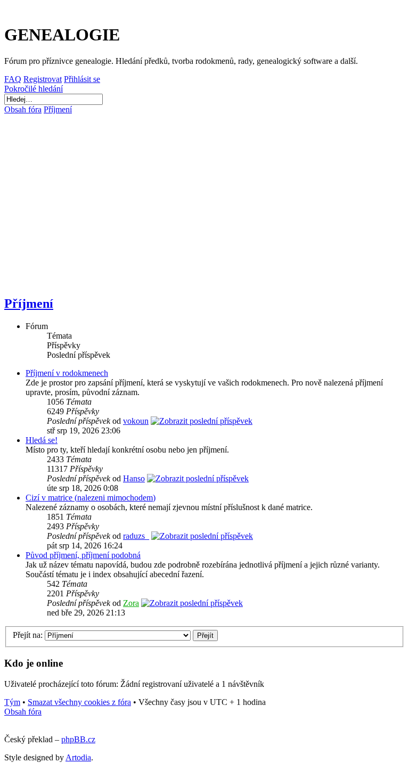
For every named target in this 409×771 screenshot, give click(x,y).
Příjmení (28, 303)
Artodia (78, 757)
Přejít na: (28, 634)
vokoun (136, 420)
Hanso (134, 478)
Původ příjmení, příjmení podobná (83, 555)
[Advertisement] (204, 200)
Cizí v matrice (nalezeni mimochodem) (91, 497)
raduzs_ (136, 535)
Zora (131, 603)
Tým (12, 702)
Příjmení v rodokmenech (67, 373)
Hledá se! (42, 440)
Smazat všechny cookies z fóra (79, 702)
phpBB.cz (78, 739)
